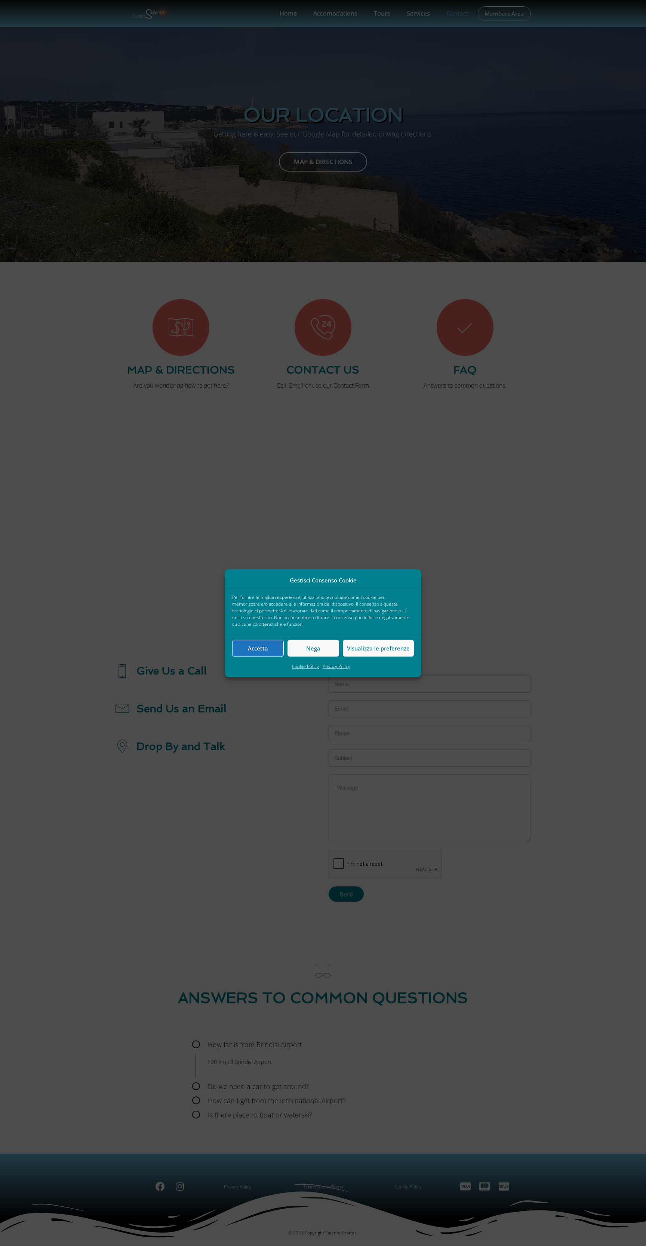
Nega (313, 648)
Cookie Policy (305, 666)
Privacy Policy (336, 666)
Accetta (258, 648)
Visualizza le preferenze (378, 648)
